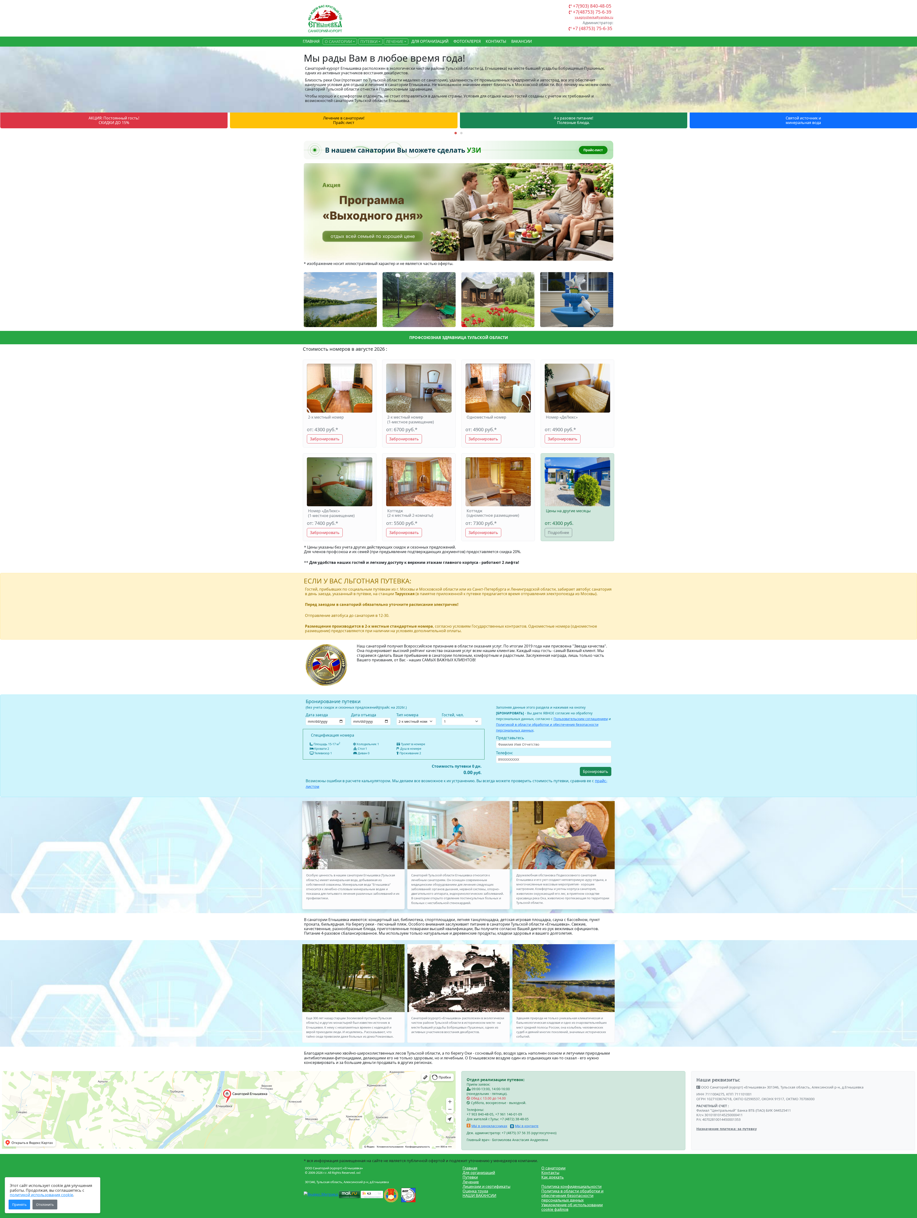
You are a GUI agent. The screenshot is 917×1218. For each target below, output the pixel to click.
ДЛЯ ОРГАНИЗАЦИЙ (429, 41)
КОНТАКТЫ (496, 41)
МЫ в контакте (526, 1126)
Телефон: (504, 752)
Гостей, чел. (453, 714)
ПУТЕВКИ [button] (369, 41)
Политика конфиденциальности (571, 1186)
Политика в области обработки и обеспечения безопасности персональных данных (572, 1195)
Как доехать (552, 1177)
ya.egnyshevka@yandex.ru (594, 17)
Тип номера (407, 714)
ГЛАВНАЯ (311, 41)
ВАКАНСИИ (521, 41)
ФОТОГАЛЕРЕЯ (467, 41)
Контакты (550, 1172)
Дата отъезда (363, 714)
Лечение (471, 1182)
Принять (19, 1204)
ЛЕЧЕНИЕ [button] (394, 41)
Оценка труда (475, 1191)
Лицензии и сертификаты (486, 1186)
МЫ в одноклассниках (489, 1126)
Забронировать (325, 439)
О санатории (553, 1168)
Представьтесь (510, 737)
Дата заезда (317, 714)
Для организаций (479, 1172)
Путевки (470, 1177)
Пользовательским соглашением (581, 719)
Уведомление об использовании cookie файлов (572, 1207)
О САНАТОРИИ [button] (338, 41)
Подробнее (558, 532)
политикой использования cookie (41, 1194)
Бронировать (595, 771)
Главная (470, 1168)
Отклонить (45, 1204)
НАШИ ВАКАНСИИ (479, 1195)
